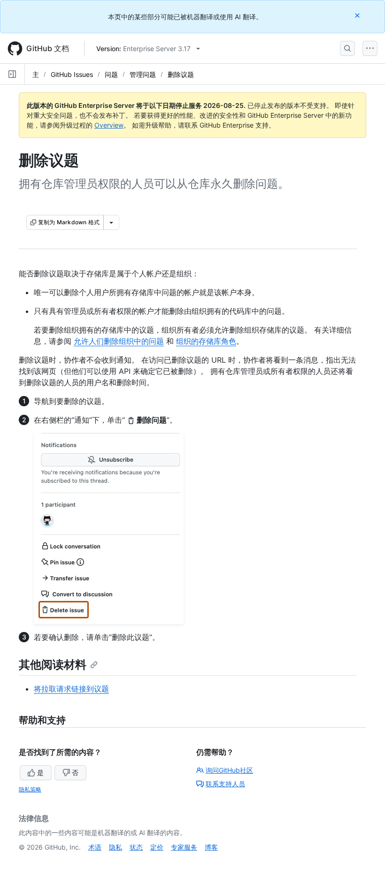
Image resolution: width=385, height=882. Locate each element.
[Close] (358, 15)
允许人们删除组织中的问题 (119, 341)
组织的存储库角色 (206, 341)
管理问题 (143, 74)
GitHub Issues (72, 74)
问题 (111, 74)
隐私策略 (30, 789)
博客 (211, 847)
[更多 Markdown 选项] (111, 222)
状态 (136, 847)
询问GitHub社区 (229, 770)
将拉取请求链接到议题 (71, 688)
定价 (156, 847)
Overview (108, 125)
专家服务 (184, 847)
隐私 (115, 847)
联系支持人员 (225, 784)
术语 (94, 847)
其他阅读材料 (52, 664)
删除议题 (181, 74)
